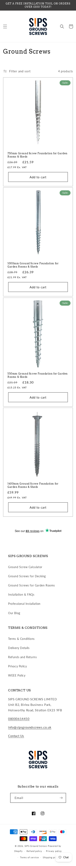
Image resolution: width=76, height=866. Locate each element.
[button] (5, 26)
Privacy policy (54, 851)
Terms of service (29, 857)
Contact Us (16, 736)
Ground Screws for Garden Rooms (31, 585)
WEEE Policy (17, 675)
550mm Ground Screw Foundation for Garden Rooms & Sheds (37, 375)
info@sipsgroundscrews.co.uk (29, 727)
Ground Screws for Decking (27, 576)
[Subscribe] (61, 798)
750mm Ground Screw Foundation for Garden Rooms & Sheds (37, 155)
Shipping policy (51, 857)
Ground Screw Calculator (25, 567)
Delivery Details (19, 648)
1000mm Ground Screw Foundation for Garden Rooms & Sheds (33, 265)
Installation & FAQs (21, 594)
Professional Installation (24, 603)
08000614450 (19, 719)
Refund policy (34, 851)
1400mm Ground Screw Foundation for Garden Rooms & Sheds (32, 485)
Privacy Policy (17, 666)
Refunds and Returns (22, 657)
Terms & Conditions (21, 638)
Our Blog (14, 613)
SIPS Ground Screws (36, 846)
